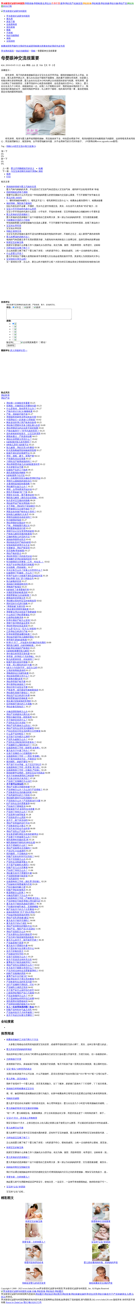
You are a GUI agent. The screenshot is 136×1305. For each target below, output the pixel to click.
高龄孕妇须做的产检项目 (18, 648)
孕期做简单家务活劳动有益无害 (21, 417)
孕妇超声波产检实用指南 (18, 503)
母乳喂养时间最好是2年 (17, 840)
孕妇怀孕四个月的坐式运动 (19, 556)
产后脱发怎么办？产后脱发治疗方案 (23, 801)
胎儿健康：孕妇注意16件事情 (20, 447)
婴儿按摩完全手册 (14, 1128)
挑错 (41, 171)
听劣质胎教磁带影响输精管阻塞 (21, 450)
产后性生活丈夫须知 (16, 723)
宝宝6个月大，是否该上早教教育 (21, 1118)
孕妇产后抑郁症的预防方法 (19, 926)
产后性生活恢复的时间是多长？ (21, 742)
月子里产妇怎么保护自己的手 (20, 990)
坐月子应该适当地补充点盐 (19, 959)
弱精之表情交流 (13, 231)
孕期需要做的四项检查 (17, 698)
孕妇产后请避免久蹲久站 (18, 714)
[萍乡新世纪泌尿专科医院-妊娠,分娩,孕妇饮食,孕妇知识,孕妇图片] (32, 1291)
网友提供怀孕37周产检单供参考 (21, 422)
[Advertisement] (43, 70)
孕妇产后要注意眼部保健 (18, 787)
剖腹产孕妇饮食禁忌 (16, 890)
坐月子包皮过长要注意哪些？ (20, 1015)
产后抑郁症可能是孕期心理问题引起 (23, 901)
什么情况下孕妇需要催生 (18, 615)
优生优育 (93, 1294)
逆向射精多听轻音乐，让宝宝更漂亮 (23, 433)
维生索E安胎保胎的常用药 (18, 701)
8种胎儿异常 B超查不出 (17, 445)
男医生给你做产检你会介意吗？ (21, 511)
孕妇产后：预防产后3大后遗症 (20, 929)
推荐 (8, 174)
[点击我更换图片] (29, 342)
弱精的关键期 (12, 1098)
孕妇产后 (122, 3)
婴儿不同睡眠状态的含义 (22, 168)
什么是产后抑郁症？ (16, 734)
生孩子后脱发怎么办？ (17, 957)
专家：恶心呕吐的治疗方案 (19, 665)
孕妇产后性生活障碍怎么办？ (20, 965)
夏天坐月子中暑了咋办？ (18, 750)
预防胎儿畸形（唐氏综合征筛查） (22, 498)
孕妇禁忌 (57, 1294)
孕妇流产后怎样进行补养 (18, 695)
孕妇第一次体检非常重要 (18, 403)
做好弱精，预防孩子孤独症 (19, 203)
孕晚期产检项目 (13, 587)
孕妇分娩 (114, 3)
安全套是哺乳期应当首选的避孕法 (22, 834)
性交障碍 (20, 46)
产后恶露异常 (12, 879)
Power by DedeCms (14, 1302)
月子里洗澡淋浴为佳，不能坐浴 (21, 759)
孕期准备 (29, 3)
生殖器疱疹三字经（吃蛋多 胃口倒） (23, 767)
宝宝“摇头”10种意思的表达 (19, 1069)
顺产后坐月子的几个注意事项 (20, 909)
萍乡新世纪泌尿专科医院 (18, 16)
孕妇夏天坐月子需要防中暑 (19, 873)
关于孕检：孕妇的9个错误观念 (20, 506)
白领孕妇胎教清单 (14, 617)
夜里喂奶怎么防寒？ (16, 892)
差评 (38, 307)
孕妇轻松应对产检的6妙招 (18, 542)
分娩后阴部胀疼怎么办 (17, 711)
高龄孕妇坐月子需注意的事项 (20, 979)
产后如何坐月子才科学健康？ (20, 1012)
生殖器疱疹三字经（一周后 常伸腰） (23, 756)
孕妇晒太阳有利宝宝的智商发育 (21, 601)
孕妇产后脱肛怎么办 (16, 931)
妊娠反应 (78, 3)
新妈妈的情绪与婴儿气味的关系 (21, 186)
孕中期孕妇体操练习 (16, 684)
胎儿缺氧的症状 (13, 581)
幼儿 (3, 1297)
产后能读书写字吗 (14, 954)
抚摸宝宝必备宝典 (14, 242)
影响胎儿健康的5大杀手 (17, 514)
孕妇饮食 (66, 1294)
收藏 (41, 168)
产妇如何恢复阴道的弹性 (18, 915)
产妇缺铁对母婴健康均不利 (19, 884)
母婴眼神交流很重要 (100, 1221)
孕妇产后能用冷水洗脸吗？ (19, 848)
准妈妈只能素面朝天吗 (17, 584)
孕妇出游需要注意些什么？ (19, 439)
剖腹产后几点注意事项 (17, 867)
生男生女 (47, 3)
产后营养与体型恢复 (16, 814)
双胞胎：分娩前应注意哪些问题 (21, 406)
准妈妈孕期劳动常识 (16, 539)
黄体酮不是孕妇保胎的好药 (19, 559)
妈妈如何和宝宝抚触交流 (18, 1167)
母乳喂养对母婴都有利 (17, 1001)
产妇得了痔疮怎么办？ (17, 870)
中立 (19, 307)
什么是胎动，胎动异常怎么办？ (21, 408)
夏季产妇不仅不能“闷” (16, 976)
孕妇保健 (105, 3)
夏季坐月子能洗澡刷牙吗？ (19, 962)
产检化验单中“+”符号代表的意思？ (22, 431)
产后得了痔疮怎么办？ (17, 812)
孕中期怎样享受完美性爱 (18, 654)
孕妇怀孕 (5, 395)
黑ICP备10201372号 (32, 1302)
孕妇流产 (69, 3)
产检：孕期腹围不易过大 (18, 525)
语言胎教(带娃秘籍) (15, 550)
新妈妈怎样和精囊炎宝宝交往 (20, 1088)
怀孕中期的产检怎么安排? (18, 620)
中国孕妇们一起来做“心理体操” (21, 420)
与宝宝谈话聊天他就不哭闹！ (25, 171)
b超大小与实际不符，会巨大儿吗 (21, 667)
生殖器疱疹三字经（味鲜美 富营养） (23, 748)
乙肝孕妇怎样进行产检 (17, 631)
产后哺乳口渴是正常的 (17, 987)
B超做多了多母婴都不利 (17, 589)
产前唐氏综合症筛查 (16, 459)
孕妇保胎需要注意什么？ (18, 676)
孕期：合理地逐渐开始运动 (19, 489)
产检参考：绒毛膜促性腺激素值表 (22, 690)
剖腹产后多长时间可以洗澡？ (20, 856)
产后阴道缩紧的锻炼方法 (18, 1004)
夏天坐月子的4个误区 (16, 923)
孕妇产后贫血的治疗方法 (18, 823)
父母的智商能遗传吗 (16, 670)
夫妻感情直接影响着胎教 (18, 484)
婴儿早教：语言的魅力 (17, 1079)
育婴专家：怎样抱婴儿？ (18, 1177)
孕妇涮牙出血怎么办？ (17, 486)
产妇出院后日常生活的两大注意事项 (23, 731)
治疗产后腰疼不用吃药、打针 (20, 984)
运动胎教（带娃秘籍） (17, 567)
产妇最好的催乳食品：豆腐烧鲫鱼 (22, 906)
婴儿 (131, 1294)
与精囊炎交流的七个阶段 (18, 220)
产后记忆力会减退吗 (16, 851)
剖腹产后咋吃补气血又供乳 (19, 1009)
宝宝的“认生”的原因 (15, 1187)
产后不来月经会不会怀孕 (18, 828)
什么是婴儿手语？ (14, 253)
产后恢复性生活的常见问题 (19, 982)
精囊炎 (4, 46)
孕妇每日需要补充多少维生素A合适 (23, 425)
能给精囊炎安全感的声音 (100, 1283)
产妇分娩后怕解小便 (16, 887)
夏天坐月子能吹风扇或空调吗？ (21, 904)
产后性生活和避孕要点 (17, 862)
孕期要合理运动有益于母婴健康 (21, 612)
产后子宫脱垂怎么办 (16, 859)
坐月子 (110, 1294)
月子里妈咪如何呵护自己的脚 (20, 998)
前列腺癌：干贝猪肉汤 (17, 853)
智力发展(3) (30, 146)
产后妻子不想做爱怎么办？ (19, 837)
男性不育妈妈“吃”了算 (16, 492)
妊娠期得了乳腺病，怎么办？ (20, 573)
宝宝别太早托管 (13, 225)
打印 (8, 177)
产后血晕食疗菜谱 (14, 943)
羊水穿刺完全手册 (14, 467)
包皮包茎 (60, 46)
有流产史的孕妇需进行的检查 (20, 564)
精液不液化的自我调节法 (18, 453)
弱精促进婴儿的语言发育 (34, 1283)
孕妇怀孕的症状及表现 (17, 626)
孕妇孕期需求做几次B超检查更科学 (23, 464)
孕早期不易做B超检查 (16, 640)
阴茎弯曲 (11, 46)
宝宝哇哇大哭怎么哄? (16, 259)
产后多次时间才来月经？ (18, 778)
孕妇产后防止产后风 (16, 831)
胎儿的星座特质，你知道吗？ (20, 659)
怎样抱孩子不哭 (13, 1059)
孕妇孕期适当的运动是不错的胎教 (22, 428)
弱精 (35, 46)
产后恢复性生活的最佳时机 (19, 792)
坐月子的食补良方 (14, 951)
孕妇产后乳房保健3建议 (17, 918)
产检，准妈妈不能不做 (17, 414)
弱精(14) (10, 146)
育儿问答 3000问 (14, 198)
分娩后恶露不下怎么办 (17, 895)
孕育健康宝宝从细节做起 (18, 509)
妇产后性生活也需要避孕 (18, 803)
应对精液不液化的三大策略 (19, 704)
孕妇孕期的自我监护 (16, 523)
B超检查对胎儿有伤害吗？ (18, 442)
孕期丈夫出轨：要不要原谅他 (20, 495)
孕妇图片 (39, 1294)
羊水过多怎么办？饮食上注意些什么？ (24, 570)
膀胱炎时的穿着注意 (16, 598)
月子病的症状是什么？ (17, 720)
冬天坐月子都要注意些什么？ (20, 968)
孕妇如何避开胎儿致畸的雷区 (20, 637)
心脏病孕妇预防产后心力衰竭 (20, 993)
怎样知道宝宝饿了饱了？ (18, 248)
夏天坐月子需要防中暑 (17, 945)
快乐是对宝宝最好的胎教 (18, 500)
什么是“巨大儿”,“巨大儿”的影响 (21, 628)
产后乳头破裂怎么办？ (17, 739)
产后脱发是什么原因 (16, 817)
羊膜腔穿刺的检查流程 (17, 592)
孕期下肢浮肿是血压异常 (18, 623)
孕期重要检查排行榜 (16, 528)
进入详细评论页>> (18, 350)
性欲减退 (28, 46)
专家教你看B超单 (14, 679)
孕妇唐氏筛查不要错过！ (18, 693)
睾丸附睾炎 (42, 46)
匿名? (43, 342)
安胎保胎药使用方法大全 (18, 545)
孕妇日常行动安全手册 (17, 687)
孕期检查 (38, 3)
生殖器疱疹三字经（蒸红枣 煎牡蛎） (23, 881)
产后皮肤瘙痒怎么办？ (17, 996)
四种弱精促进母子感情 (17, 192)
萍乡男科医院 (7, 51)
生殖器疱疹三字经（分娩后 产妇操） (23, 770)
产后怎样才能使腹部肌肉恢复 (20, 937)
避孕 (62, 3)
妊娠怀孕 (84, 1294)
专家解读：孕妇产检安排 (18, 548)
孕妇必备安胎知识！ (16, 706)
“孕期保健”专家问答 (15, 606)
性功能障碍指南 (13, 520)
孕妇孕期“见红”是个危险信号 (20, 578)
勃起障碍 (52, 46)
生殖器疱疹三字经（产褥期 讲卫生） (23, 898)
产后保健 (117, 1294)
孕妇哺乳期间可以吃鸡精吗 (19, 798)
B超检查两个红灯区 (15, 475)
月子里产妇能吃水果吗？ (18, 865)
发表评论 (10, 345)
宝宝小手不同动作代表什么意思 (21, 209)
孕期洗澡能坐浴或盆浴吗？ (19, 517)
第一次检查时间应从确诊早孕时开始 (23, 478)
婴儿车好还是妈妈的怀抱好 (19, 1049)
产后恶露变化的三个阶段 (18, 795)
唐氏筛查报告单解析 (16, 472)
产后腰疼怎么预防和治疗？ (19, 745)
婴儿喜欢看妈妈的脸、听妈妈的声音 (101, 1262)
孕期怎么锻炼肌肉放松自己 (19, 481)
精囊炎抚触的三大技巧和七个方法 (22, 1039)
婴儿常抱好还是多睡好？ (18, 214)
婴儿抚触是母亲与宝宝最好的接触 (22, 1108)
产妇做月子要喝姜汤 (16, 806)
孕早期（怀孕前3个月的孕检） (20, 656)
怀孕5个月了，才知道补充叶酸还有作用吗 (26, 642)
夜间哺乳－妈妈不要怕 (17, 762)
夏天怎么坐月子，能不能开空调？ (22, 940)
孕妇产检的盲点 (13, 553)
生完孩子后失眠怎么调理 (18, 736)
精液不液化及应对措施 (17, 662)
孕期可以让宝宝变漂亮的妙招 (20, 531)
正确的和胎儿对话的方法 (18, 537)
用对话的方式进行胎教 (17, 603)
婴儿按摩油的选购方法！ (18, 237)
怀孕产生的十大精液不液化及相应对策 (24, 576)
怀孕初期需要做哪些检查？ (19, 634)
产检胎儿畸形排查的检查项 (19, 534)
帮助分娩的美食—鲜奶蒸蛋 (19, 717)
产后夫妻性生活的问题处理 (19, 934)
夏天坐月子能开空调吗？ (18, 920)
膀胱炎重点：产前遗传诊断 (19, 436)
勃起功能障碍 (22, 51)
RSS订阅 (8, 6)
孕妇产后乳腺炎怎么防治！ (19, 725)
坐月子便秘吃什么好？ (17, 845)
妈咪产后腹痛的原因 (16, 973)
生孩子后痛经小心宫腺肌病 (19, 753)
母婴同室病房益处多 (33, 1262)
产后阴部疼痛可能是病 (17, 876)
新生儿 (125, 1294)
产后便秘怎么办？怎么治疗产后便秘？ (24, 789)
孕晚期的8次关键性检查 (17, 673)
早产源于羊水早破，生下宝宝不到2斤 (23, 764)
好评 (28, 307)
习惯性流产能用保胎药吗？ (19, 461)
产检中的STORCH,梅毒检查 (19, 411)
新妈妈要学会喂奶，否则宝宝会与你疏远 (25, 773)
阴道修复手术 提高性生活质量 (20, 809)
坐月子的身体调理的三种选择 (20, 775)
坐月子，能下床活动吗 (17, 820)
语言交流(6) (19, 146)
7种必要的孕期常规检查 (17, 609)
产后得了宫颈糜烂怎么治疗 (19, 781)
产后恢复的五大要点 (16, 826)
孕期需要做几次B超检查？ (18, 595)
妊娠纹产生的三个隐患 (17, 470)
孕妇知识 (48, 1294)
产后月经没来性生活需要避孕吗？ (22, 970)
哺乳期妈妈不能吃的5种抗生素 (20, 842)
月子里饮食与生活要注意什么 (20, 948)
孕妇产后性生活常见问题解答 (20, 728)
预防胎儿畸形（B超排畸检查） (20, 645)
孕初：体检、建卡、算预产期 (20, 456)
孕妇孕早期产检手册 (16, 681)
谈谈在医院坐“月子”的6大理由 (20, 912)
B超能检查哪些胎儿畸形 (17, 651)
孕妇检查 (96, 3)
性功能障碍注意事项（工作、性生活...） (25, 562)
